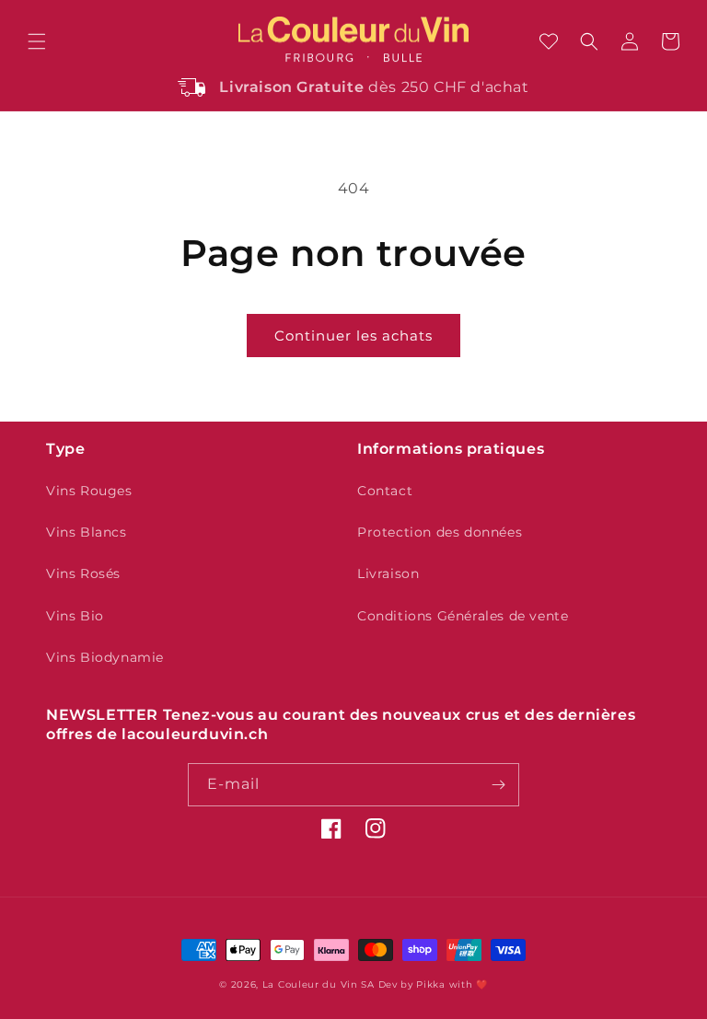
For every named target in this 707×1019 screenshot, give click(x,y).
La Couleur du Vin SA (318, 984)
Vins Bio (75, 616)
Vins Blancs (86, 532)
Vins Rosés (83, 573)
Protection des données (439, 532)
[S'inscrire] (498, 784)
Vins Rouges (89, 490)
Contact (384, 490)
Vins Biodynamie (105, 657)
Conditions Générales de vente (462, 616)
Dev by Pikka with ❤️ (433, 984)
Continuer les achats (353, 335)
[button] (37, 41)
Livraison (388, 573)
